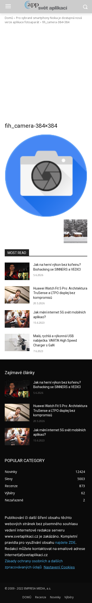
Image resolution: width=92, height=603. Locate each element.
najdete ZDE (65, 542)
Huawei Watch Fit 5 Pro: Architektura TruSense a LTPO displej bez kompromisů (60, 292)
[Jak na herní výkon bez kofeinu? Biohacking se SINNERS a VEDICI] (17, 271)
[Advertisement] (46, 73)
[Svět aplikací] (46, 5)
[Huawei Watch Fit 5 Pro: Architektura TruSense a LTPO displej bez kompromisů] (17, 295)
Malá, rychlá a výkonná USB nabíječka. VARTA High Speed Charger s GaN (55, 340)
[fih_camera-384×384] (46, 175)
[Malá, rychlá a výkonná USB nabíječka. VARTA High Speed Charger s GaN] (17, 342)
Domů (9, 18)
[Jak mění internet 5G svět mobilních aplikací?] (17, 319)
